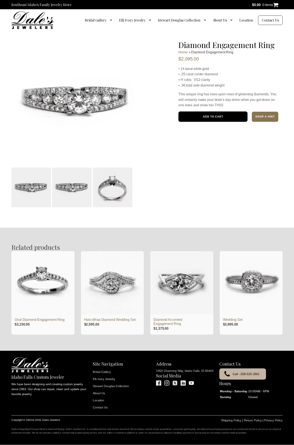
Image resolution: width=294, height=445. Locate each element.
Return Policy (253, 420)
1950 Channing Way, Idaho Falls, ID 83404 (185, 370)
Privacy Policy (273, 420)
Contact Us (270, 20)
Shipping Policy (231, 420)
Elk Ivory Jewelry (132, 20)
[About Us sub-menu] (232, 20)
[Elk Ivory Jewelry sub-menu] (151, 20)
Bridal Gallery (96, 20)
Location (246, 20)
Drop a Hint (265, 116)
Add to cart (213, 116)
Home (183, 52)
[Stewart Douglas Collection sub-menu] (206, 20)
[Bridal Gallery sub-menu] (112, 20)
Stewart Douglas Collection (179, 20)
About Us (220, 20)
